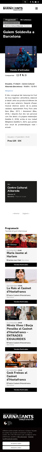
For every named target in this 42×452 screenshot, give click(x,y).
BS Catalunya (25, 20)
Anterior (16, 213)
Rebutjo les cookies (16, 447)
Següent (26, 213)
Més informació (22, 436)
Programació (11, 20)
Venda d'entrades (19, 70)
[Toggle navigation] (36, 8)
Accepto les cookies (16, 443)
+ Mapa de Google (20, 196)
